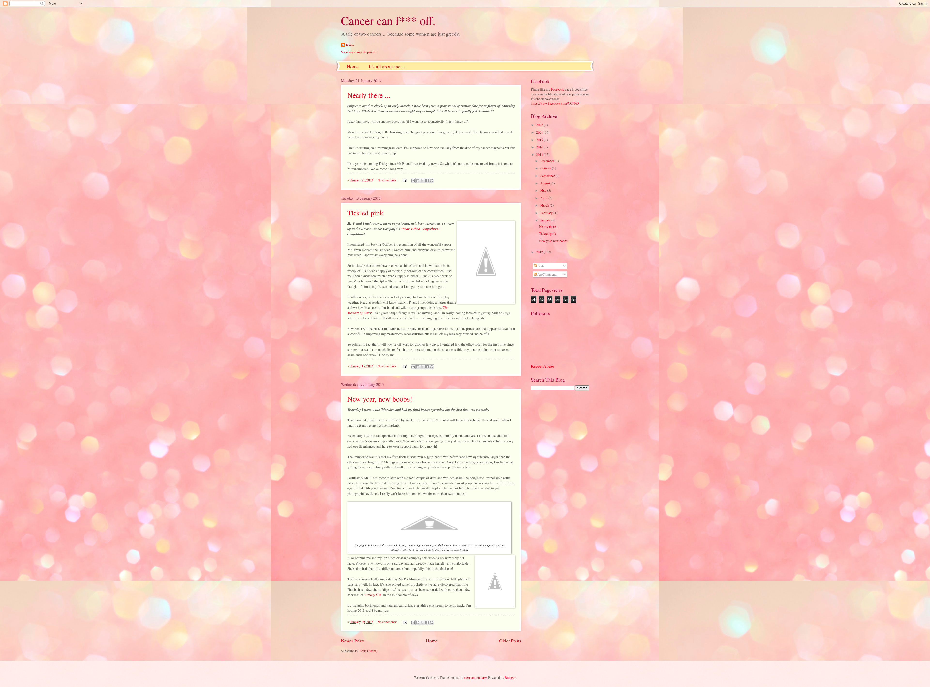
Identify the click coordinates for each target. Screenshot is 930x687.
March (545, 205)
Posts (540, 266)
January (545, 220)
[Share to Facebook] (427, 180)
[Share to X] (422, 180)
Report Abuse (542, 366)
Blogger (510, 677)
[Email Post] (404, 180)
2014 (540, 147)
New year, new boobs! (379, 399)
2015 (540, 139)
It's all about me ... (387, 66)
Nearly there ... (368, 95)
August (545, 183)
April (544, 198)
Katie (350, 45)
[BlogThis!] (417, 180)
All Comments (547, 274)
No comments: (387, 180)
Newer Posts (352, 641)
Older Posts (510, 641)
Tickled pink (365, 212)
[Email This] (413, 180)
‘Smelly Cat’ (373, 594)
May (543, 190)
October (546, 168)
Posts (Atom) (368, 651)
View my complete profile (358, 52)
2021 (540, 132)
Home (353, 66)
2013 (540, 154)
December (547, 161)
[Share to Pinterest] (431, 180)
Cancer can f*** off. (388, 20)
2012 (540, 252)
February (546, 212)
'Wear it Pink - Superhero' (420, 228)
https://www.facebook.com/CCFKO (555, 103)
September (548, 175)
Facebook (557, 89)
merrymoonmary (475, 677)
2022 (540, 124)
